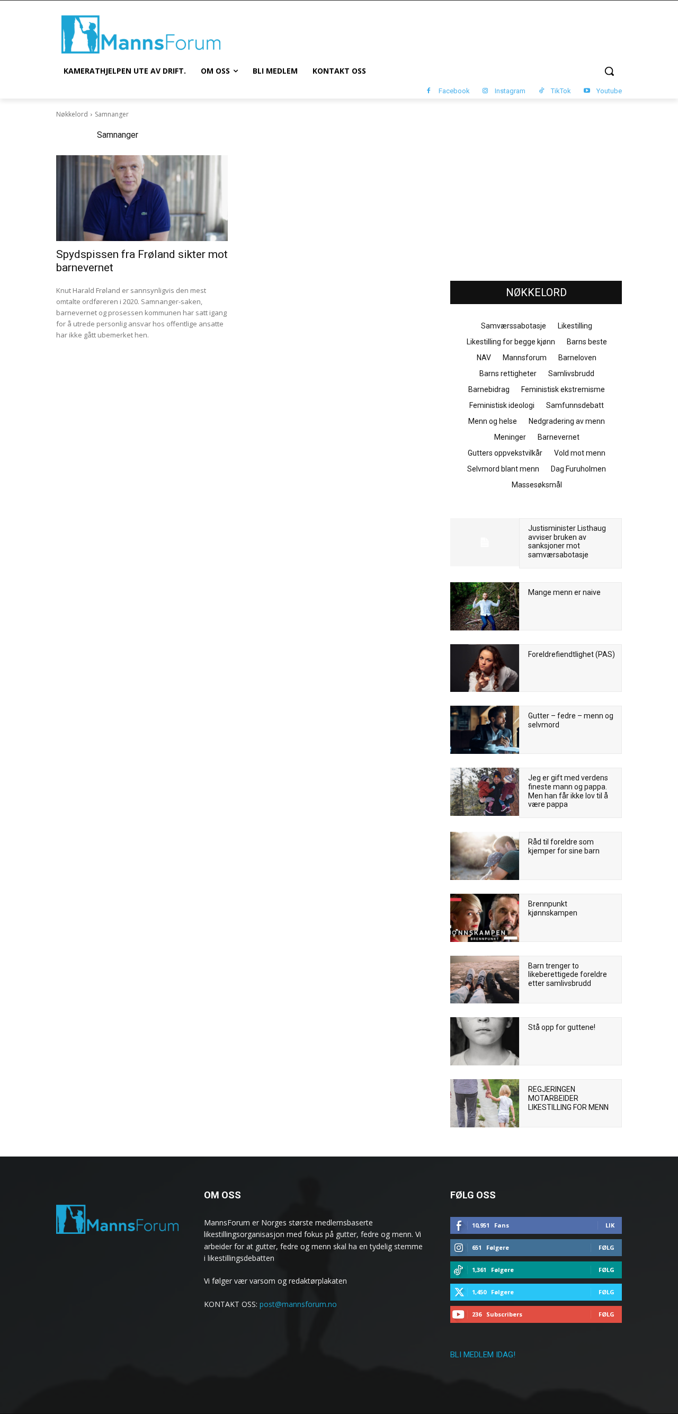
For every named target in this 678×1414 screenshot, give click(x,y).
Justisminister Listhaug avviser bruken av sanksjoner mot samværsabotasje (567, 541)
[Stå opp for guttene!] (484, 1041)
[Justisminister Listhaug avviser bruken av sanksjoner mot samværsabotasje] (484, 542)
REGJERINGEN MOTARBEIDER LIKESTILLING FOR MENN (568, 1098)
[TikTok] (541, 91)
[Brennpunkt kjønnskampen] (484, 918)
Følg (606, 1247)
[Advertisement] (536, 191)
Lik (609, 1225)
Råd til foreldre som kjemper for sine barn (564, 846)
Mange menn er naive (564, 592)
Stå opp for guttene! (561, 1027)
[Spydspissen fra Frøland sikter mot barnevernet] (142, 198)
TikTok (561, 91)
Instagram (510, 91)
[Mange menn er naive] (484, 606)
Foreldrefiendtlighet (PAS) (571, 654)
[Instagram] (485, 91)
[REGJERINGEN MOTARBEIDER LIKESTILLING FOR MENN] (484, 1103)
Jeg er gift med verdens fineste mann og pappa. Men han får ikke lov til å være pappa (568, 790)
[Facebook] (429, 91)
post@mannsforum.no (298, 1304)
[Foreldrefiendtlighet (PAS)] (484, 668)
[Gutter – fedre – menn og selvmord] (484, 730)
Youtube (609, 91)
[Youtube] (587, 91)
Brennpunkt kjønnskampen (552, 908)
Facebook (454, 91)
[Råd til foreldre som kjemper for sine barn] (484, 856)
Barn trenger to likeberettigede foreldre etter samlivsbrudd (567, 975)
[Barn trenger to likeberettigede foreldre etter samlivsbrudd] (484, 980)
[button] (609, 71)
